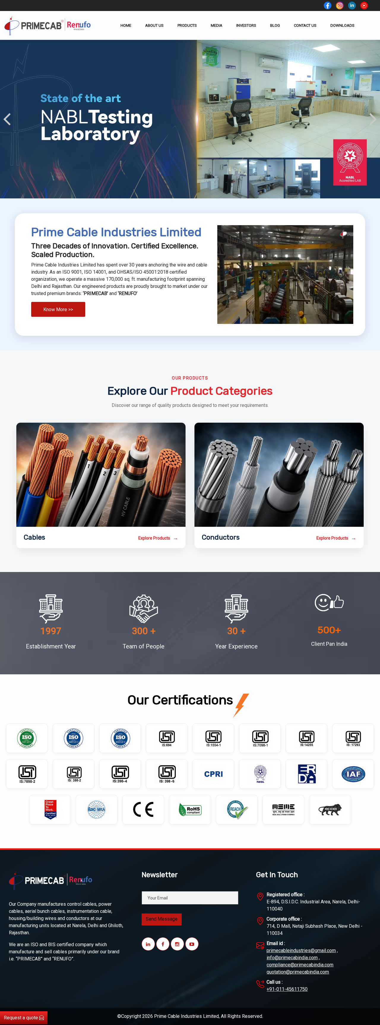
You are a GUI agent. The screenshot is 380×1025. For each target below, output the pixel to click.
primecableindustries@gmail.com (301, 950)
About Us (154, 25)
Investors (246, 25)
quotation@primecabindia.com (298, 972)
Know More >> (58, 309)
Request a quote (21, 1018)
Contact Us (305, 25)
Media (216, 25)
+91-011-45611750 (287, 989)
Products (187, 25)
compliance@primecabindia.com (300, 965)
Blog (275, 25)
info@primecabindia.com (292, 957)
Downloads (342, 25)
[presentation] (7, 119)
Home (126, 25)
